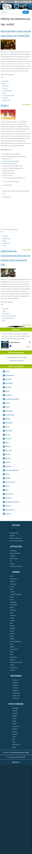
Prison (11, 644)
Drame (12, 599)
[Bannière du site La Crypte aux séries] (16, 6)
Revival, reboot (14, 558)
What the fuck (14, 667)
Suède (14, 747)
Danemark (15, 729)
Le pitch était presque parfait (17, 752)
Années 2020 (15, 698)
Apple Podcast (20, 338)
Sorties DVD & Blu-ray (15, 538)
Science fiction (15, 161)
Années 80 (15, 688)
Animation (12, 581)
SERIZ (27, 752)
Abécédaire (5, 308)
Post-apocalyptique (15, 641)
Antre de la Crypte (12, 229)
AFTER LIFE (5, 86)
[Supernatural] (8, 272)
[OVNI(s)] (8, 114)
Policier (12, 636)
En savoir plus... (26, 104)
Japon (14, 742)
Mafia (11, 623)
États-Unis (15, 734)
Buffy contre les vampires (9, 316)
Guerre (12, 612)
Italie (13, 739)
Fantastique (13, 610)
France (15, 163)
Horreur (12, 618)
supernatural (6, 313)
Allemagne (15, 708)
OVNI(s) (5, 105)
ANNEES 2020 (6, 243)
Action (11, 576)
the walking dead (7, 90)
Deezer (14, 338)
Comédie (8, 161)
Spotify (9, 338)
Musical (12, 631)
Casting (12, 563)
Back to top (15, 762)
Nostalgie (10, 302)
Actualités (12, 535)
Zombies (12, 670)
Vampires (12, 659)
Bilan (3, 83)
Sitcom (12, 652)
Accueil (13, 530)
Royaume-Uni (16, 744)
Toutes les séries (13, 533)
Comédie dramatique (16, 594)
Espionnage (13, 602)
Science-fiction (14, 649)
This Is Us (5, 88)
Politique (12, 639)
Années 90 (15, 690)
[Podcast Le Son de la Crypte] (24, 2)
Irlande (14, 718)
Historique (13, 615)
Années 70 (15, 685)
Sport (11, 654)
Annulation (5, 81)
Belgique (14, 716)
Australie (14, 713)
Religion (12, 646)
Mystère (12, 633)
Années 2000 (16, 693)
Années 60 (15, 682)
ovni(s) (4, 93)
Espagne (14, 731)
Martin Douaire (22, 156)
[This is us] (8, 44)
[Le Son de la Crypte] (27, 2)
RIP (11, 561)
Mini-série (12, 628)
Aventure (12, 586)
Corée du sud (16, 726)
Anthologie (13, 584)
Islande (14, 721)
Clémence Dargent (13, 156)
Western (12, 665)
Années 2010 (15, 695)
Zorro (4, 320)
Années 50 (15, 680)
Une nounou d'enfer (7, 318)
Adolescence (13, 579)
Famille (12, 607)
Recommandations (15, 553)
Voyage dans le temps (16, 662)
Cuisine (12, 597)
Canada (14, 723)
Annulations (10, 74)
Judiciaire (12, 620)
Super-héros (13, 657)
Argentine (14, 710)
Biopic (11, 589)
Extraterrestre (13, 605)
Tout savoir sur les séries (16, 541)
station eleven (6, 100)
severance (5, 97)
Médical (12, 626)
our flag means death (8, 95)
